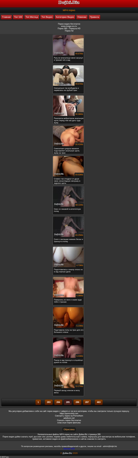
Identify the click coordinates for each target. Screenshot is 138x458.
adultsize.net (69, 418)
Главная (6, 17)
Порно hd (69, 31)
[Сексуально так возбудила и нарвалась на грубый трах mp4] (69, 66)
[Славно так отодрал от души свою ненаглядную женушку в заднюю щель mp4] (69, 157)
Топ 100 (18, 17)
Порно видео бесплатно (69, 24)
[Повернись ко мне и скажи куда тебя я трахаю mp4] (69, 278)
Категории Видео (65, 17)
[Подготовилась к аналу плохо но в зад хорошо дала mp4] (69, 247)
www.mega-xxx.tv (69, 26)
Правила (94, 17)
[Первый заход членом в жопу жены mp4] (69, 368)
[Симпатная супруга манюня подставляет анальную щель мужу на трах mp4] (69, 126)
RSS (73, 448)
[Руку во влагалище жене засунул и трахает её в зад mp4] (69, 36)
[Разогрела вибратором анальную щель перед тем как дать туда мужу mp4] (69, 96)
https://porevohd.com (69, 413)
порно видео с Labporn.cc (59, 411)
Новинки (81, 17)
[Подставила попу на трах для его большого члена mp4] (69, 308)
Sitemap (66, 448)
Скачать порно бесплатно (69, 420)
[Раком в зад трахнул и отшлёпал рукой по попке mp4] (69, 338)
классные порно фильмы (69, 422)
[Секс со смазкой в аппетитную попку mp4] (69, 187)
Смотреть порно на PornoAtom (69, 416)
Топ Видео (47, 17)
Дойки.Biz (67, 453)
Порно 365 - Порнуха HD (69, 28)
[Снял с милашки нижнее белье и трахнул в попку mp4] (69, 217)
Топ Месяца (32, 17)
